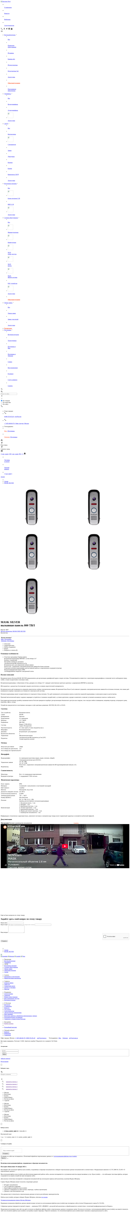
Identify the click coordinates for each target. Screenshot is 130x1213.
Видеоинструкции (9, 1000)
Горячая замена (8, 983)
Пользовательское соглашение (13, 1017)
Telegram (65, 1038)
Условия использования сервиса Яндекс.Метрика (16, 1200)
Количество (4, 633)
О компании (8, 1006)
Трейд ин (7, 984)
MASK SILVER (9, 483)
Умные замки (8, 302)
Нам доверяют (8, 1014)
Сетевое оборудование (11, 218)
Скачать (76, 823)
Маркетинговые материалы (12, 978)
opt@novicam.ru (41, 1038)
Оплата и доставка (9, 987)
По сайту (5, 404)
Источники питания (10, 183)
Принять (3, 1158)
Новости (6, 1008)
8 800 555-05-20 (30, 1038)
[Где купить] (2, 441)
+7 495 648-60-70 (20, 1038)
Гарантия (7, 995)
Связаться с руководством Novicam (14, 1019)
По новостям (7, 402)
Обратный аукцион (10, 970)
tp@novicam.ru (73, 1038)
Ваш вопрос (4, 932)
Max (59, 1038)
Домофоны (7, 94)
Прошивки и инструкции (12, 976)
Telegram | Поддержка (7, 641)
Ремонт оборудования (10, 997)
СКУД (6, 123)
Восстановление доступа (11, 998)
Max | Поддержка (6, 639)
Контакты (7, 1004)
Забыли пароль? (5, 1058)
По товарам (6, 400)
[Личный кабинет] (2, 451)
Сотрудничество (9, 1011)
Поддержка (7, 330)
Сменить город (5, 449)
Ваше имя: (4, 923)
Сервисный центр (9, 986)
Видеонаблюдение (10, 35)
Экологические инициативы (12, 1012)
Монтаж (6, 989)
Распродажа (8, 328)
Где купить (7, 1009)
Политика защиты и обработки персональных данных (20, 1016)
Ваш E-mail (17, 924)
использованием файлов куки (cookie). (65, 1156)
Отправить (4, 941)
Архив (3, 477)
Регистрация (4, 1061)
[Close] (1, 1043)
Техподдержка (8, 993)
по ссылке (44, 1197)
